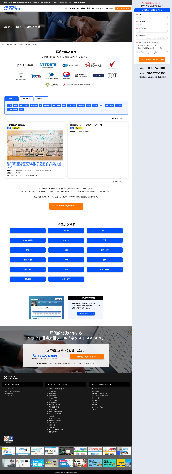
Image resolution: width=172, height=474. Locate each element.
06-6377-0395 (155, 73)
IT (40, 105)
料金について (96, 389)
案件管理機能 (52, 391)
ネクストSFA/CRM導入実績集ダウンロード (66, 206)
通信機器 (81, 105)
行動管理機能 (52, 395)
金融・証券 (56, 105)
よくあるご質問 (9, 395)
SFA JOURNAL (96, 400)
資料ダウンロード (97, 391)
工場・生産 (71, 105)
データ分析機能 (53, 398)
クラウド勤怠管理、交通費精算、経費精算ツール (66, 456)
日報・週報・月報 (54, 407)
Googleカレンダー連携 (55, 413)
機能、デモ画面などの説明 (146, 48)
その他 (95, 105)
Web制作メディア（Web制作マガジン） (109, 456)
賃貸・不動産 (24, 105)
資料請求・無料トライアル (86, 357)
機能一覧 (90, 8)
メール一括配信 (53, 409)
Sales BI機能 (52, 427)
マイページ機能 (53, 400)
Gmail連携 (51, 416)
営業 (21, 109)
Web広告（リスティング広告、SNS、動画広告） (37, 456)
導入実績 (110, 8)
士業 (9, 105)
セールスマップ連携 (54, 418)
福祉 (64, 105)
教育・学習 (109, 105)
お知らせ (94, 402)
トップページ (9, 389)
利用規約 (94, 409)
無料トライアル (123, 8)
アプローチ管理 (53, 402)
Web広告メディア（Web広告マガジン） (95, 456)
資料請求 (141, 45)
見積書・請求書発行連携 (55, 411)
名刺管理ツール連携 (54, 404)
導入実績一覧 (9, 393)
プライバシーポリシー (98, 407)
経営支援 (34, 105)
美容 (15, 105)
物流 (88, 105)
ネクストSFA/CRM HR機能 (56, 429)
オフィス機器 (12, 109)
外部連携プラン (53, 432)
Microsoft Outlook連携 (55, 420)
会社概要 (94, 404)
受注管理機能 (52, 393)
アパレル (118, 105)
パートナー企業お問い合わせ (100, 395)
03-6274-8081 (48, 356)
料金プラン (100, 8)
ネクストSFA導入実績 (27, 44)
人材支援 (47, 105)
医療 (101, 105)
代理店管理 (52, 425)
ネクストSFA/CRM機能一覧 (56, 389)
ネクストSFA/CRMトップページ (11, 44)
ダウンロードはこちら (86, 313)
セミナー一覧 (96, 398)
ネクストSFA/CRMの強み (74, 8)
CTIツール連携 (53, 423)
